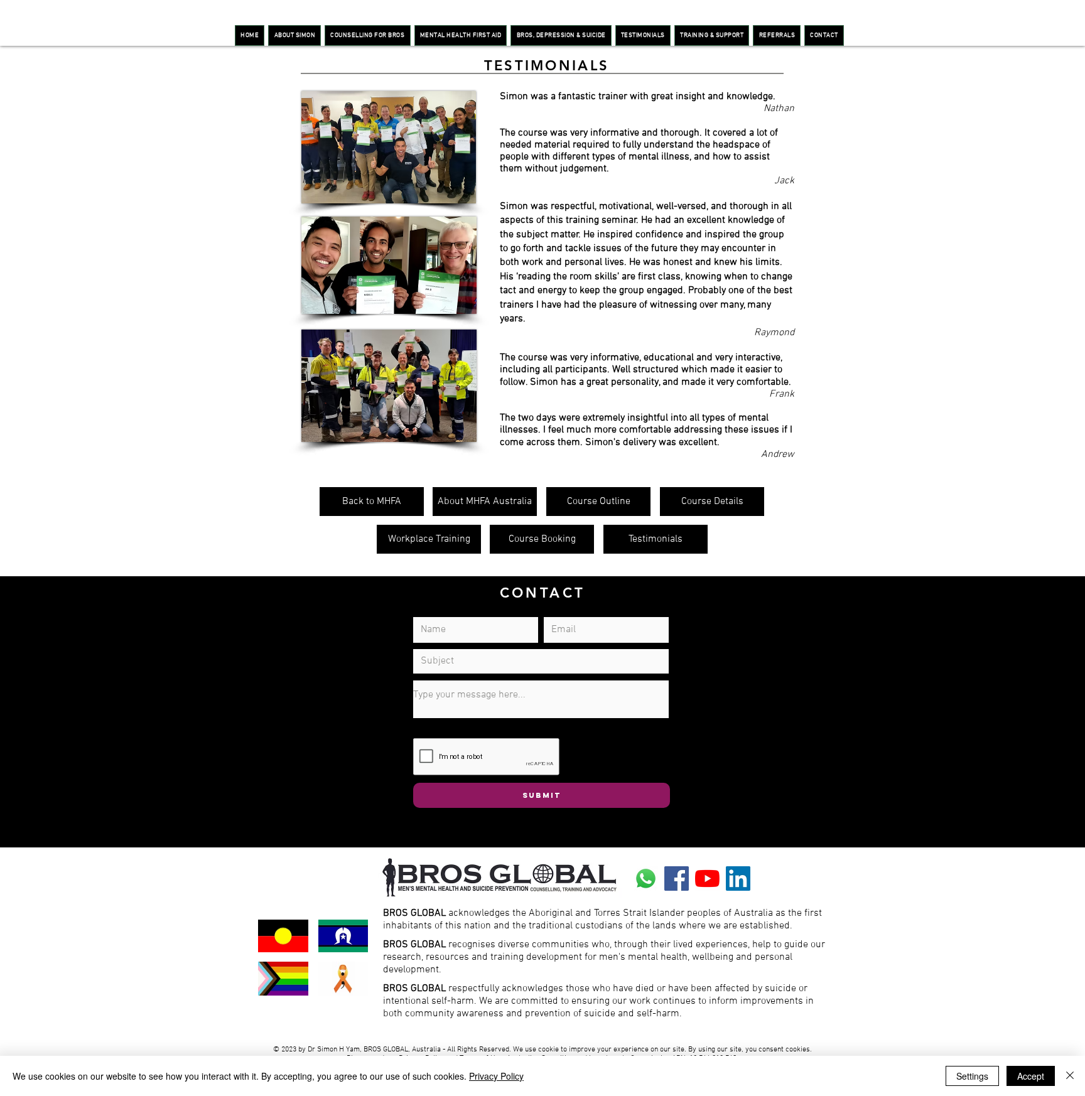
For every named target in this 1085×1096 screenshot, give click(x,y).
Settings (972, 1076)
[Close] (1069, 1076)
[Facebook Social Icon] (676, 878)
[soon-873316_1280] (646, 878)
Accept (1030, 1076)
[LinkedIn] (738, 878)
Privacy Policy (496, 1076)
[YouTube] (707, 878)
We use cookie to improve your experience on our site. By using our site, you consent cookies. (662, 1049)
